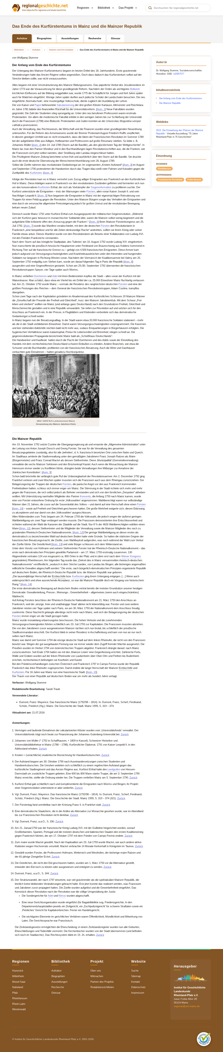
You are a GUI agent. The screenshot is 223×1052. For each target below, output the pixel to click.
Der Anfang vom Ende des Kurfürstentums (180, 98)
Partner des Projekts (102, 981)
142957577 (178, 73)
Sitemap (136, 976)
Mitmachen (96, 976)
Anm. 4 (48, 172)
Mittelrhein (18, 976)
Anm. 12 (78, 532)
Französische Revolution (170, 179)
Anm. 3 (127, 164)
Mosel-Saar (18, 981)
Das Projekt (126, 7)
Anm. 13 (57, 544)
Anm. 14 (26, 584)
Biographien (58, 976)
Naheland (17, 987)
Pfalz (15, 992)
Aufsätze (56, 970)
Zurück (125, 734)
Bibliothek (104, 7)
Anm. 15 (91, 672)
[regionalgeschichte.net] (40, 7)
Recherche (57, 987)
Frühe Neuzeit (194, 179)
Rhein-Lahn (18, 1003)
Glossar (55, 992)
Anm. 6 (94, 221)
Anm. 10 (17, 508)
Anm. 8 (128, 261)
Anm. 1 (101, 109)
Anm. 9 (47, 472)
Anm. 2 (36, 144)
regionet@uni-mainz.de (187, 1006)
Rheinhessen (164, 168)
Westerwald (19, 1009)
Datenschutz (138, 987)
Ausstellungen (59, 981)
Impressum (137, 992)
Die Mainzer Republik (170, 103)
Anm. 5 (42, 195)
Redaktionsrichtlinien (102, 987)
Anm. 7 (28, 225)
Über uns (95, 970)
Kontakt (135, 981)
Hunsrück (17, 970)
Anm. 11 (24, 528)
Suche (135, 970)
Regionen (83, 7)
